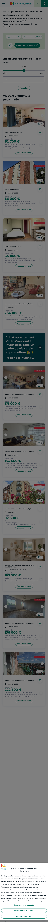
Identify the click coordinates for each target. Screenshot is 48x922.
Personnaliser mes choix (24, 911)
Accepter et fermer (24, 916)
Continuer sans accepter (24, 905)
